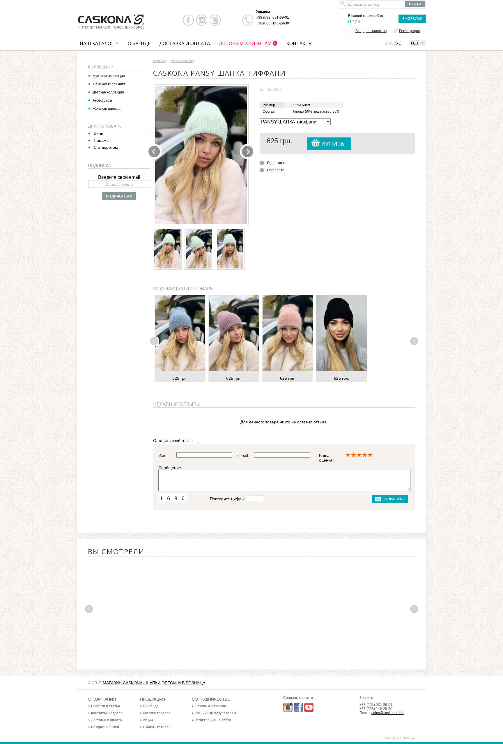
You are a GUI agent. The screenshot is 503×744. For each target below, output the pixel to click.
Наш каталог (97, 43)
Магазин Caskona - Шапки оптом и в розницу (154, 683)
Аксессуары (102, 100)
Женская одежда (107, 109)
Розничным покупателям (215, 713)
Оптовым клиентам (245, 43)
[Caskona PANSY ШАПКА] (201, 155)
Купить (333, 143)
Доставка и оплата (184, 43)
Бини (98, 133)
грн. (415, 43)
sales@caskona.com (387, 713)
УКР (388, 43)
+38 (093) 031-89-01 (272, 17)
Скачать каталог (156, 727)
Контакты (299, 43)
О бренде (139, 43)
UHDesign (407, 738)
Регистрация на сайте (213, 720)
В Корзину (412, 18)
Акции (148, 720)
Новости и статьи (105, 706)
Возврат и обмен (105, 727)
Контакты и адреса (107, 713)
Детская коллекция (108, 92)
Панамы (101, 140)
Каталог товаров (156, 713)
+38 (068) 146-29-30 (272, 23)
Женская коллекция (109, 84)
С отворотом (106, 147)
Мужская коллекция (109, 76)
